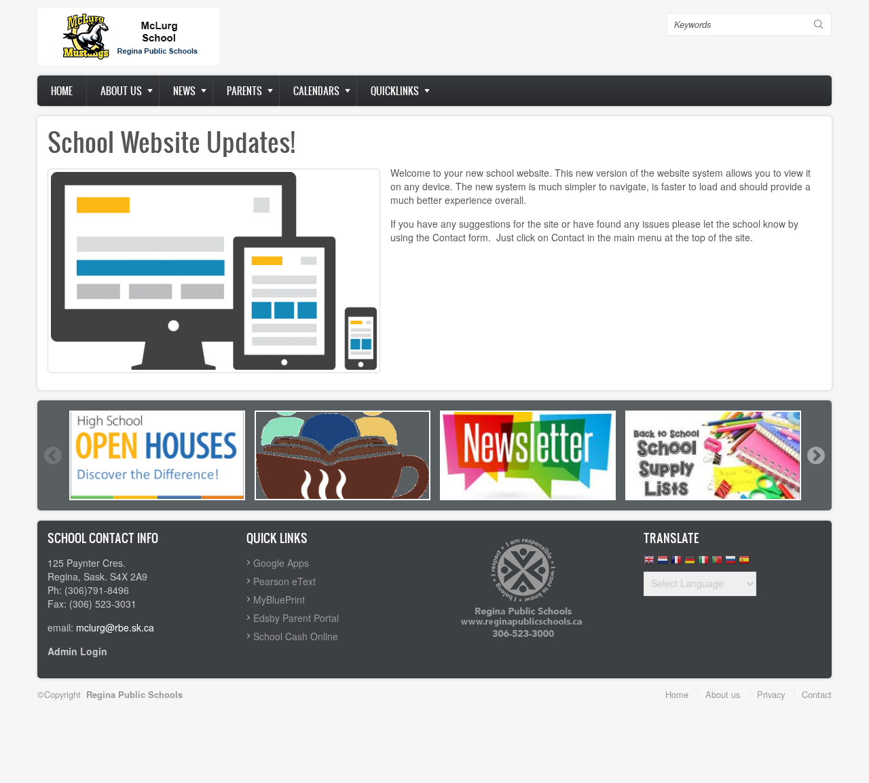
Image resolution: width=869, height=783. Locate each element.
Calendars (316, 91)
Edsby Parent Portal (296, 618)
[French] (676, 563)
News (184, 91)
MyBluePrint (279, 599)
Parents (244, 91)
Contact (817, 694)
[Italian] (703, 563)
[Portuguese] (716, 563)
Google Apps (281, 563)
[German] (689, 563)
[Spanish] (744, 563)
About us (121, 91)
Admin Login (77, 651)
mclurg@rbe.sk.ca (115, 627)
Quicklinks (395, 91)
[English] (649, 563)
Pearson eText (284, 581)
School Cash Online (295, 636)
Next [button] (815, 455)
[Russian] (730, 563)
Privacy (771, 694)
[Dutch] (662, 563)
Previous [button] (52, 455)
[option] (157, 455)
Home (62, 91)
